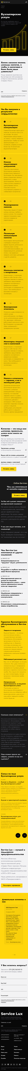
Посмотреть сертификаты (11, 885)
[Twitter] (5, 1064)
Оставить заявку (8, 50)
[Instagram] (8, 1064)
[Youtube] (20, 1064)
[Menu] (26, 2)
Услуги (16, 1046)
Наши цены (4, 1052)
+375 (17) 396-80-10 (5, 1037)
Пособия (3, 1058)
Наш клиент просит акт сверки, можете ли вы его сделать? (12, 756)
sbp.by (4, 1069)
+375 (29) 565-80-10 (5, 1039)
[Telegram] (11, 1064)
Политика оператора (19, 1058)
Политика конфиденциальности (7, 96)
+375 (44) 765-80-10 (5, 1034)
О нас (2, 1049)
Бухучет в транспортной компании (14, 800)
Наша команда (18, 1049)
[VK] (14, 1064)
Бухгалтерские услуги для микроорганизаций (11, 817)
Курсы (2, 1046)
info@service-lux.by (17, 1040)
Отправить (24, 91)
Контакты (16, 1052)
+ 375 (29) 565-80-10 (14, 969)
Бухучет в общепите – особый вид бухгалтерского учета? (12, 783)
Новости (16, 1055)
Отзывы (3, 1055)
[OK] (17, 1064)
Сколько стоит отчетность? (12, 715)
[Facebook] (2, 1064)
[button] (13, 954)
